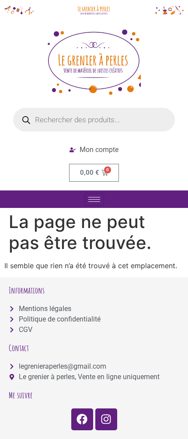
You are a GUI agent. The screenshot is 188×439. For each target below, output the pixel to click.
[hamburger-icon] (94, 199)
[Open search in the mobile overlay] (94, 120)
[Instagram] (106, 419)
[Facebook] (82, 419)
